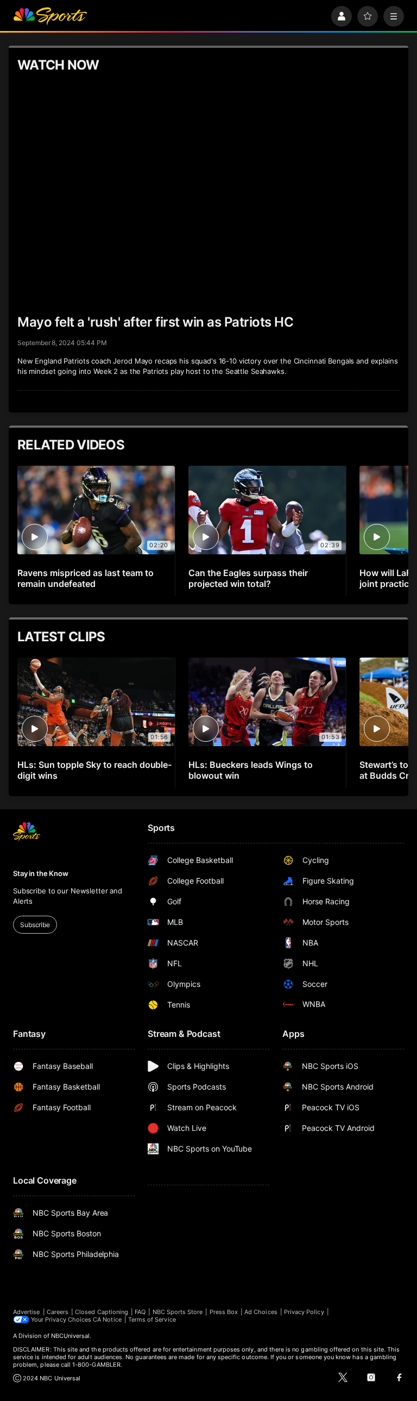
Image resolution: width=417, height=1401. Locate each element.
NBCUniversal (70, 1336)
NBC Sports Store (178, 1312)
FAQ (140, 1312)
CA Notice (107, 1319)
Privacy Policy (304, 1312)
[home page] (50, 16)
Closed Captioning (101, 1312)
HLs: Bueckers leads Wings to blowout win (250, 770)
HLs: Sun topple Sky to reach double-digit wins (94, 770)
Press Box (224, 1312)
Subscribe (35, 925)
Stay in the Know (40, 873)
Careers (57, 1312)
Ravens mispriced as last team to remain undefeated (85, 578)
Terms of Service (152, 1319)
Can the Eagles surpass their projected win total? (248, 578)
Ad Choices (260, 1312)
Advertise (26, 1312)
